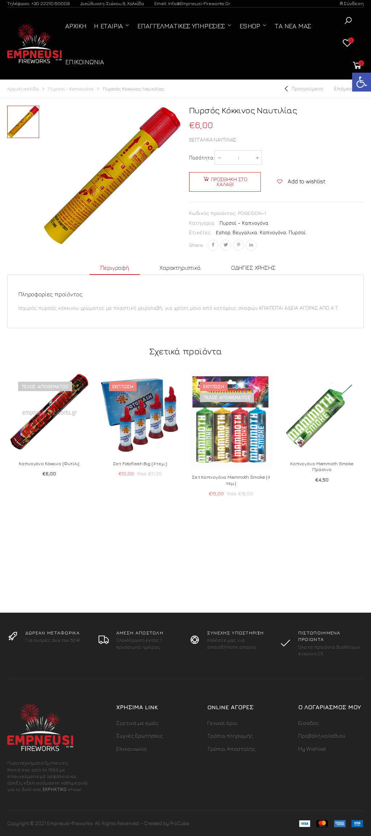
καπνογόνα (273, 232)
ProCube (179, 823)
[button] (348, 20)
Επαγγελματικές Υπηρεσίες (181, 26)
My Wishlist (312, 749)
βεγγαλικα (245, 232)
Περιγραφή (114, 267)
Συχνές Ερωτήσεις (139, 735)
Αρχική (76, 26)
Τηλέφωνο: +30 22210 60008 (38, 3)
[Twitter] (225, 245)
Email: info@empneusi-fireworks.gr (192, 3)
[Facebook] (213, 245)
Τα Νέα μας (293, 26)
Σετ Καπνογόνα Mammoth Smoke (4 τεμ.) (231, 480)
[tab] (114, 268)
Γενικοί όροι (222, 723)
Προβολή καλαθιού (321, 735)
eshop (223, 232)
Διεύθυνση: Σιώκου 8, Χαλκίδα (112, 3)
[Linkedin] (251, 245)
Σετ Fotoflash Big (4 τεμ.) (140, 463)
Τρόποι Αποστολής (231, 749)
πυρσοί (297, 232)
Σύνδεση (354, 3)
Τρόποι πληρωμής (230, 735)
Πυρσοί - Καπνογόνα (70, 89)
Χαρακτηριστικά (180, 267)
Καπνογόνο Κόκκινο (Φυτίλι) (49, 463)
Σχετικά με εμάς (137, 723)
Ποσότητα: (201, 157)
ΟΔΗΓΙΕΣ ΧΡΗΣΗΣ (253, 267)
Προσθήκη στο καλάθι (229, 181)
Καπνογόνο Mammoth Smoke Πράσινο (322, 466)
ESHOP (249, 26)
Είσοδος (308, 723)
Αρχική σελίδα (23, 89)
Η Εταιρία (108, 26)
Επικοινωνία (84, 62)
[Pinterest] (238, 245)
